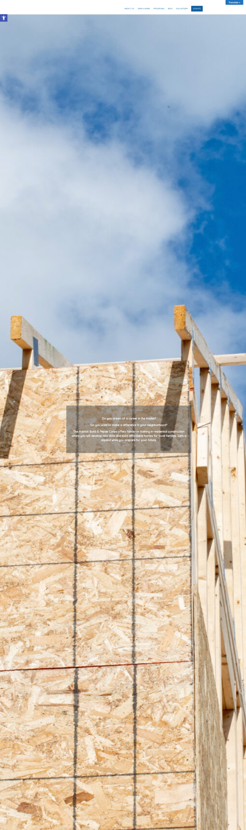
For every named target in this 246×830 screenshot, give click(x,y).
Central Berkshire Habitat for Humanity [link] (19, 7)
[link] (3, 18)
